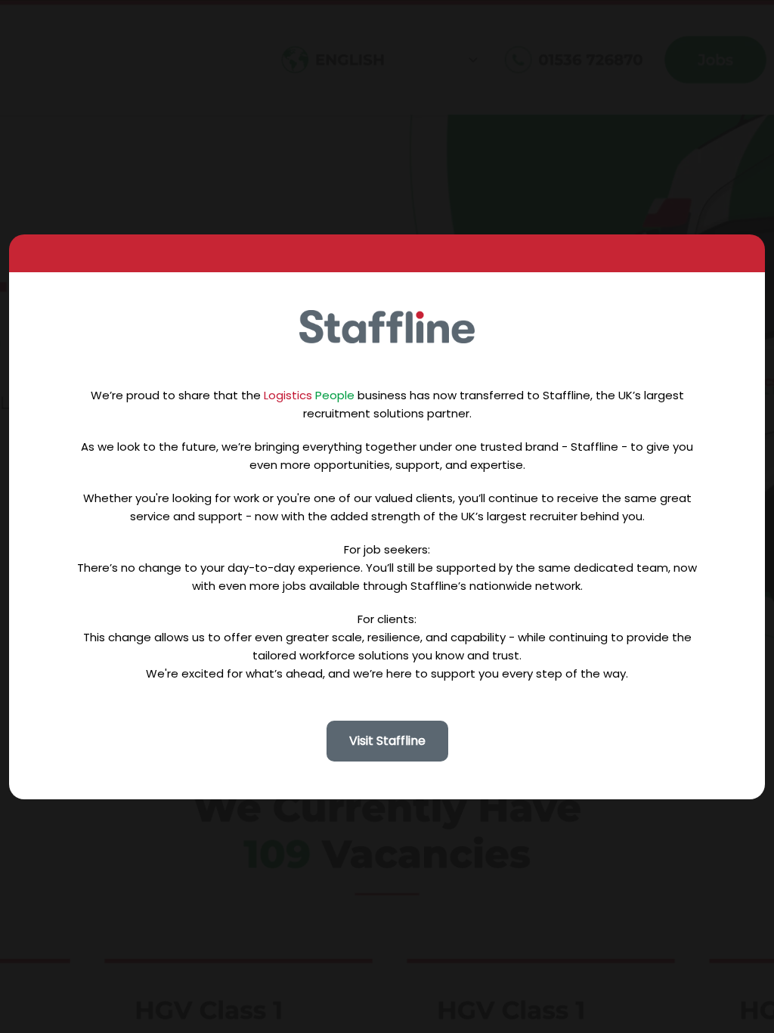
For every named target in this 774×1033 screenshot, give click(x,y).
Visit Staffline (387, 740)
